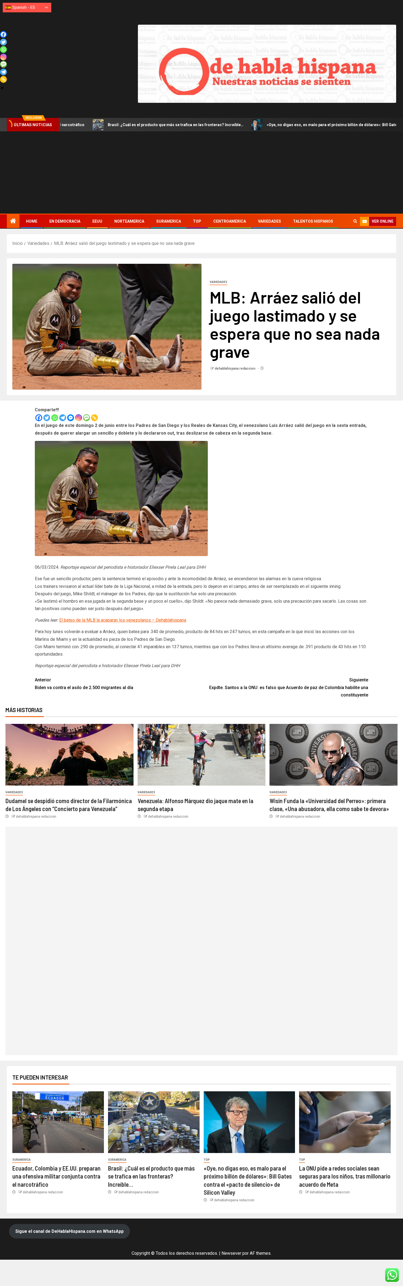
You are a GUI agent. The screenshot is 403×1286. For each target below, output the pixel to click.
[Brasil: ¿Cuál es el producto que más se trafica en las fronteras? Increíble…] (154, 1122)
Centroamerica (229, 221)
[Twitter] (46, 417)
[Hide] (2, 88)
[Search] (355, 221)
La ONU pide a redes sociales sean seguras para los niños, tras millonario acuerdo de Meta (344, 1176)
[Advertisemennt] (267, 63)
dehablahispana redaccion (235, 368)
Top (197, 221)
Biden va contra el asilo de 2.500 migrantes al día (84, 683)
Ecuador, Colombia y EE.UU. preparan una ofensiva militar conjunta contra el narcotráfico (56, 1176)
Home (31, 221)
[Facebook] (38, 417)
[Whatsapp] (54, 417)
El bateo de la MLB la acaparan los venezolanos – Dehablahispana (122, 620)
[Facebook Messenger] (70, 417)
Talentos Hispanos (313, 221)
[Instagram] (78, 417)
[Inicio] (13, 221)
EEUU (97, 221)
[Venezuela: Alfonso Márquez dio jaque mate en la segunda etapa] (202, 755)
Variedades (269, 221)
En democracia (64, 221)
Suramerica (168, 221)
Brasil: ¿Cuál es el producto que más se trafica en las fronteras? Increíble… (116, 125)
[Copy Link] (94, 417)
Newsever (231, 1253)
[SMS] (86, 417)
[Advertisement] (201, 172)
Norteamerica (129, 221)
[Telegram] (62, 417)
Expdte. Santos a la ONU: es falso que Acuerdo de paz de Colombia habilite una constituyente (288, 687)
